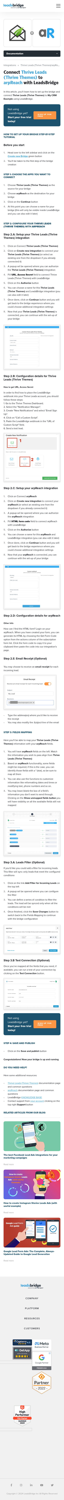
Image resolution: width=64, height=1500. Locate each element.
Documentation (14, 53)
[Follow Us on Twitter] (52, 1485)
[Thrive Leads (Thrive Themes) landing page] (17, 33)
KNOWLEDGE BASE (31, 1097)
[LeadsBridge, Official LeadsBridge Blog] (15, 5)
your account (37, 1101)
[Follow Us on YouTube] (41, 1485)
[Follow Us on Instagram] (21, 1485)
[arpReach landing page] (46, 33)
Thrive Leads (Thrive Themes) (23, 1083)
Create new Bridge (18, 156)
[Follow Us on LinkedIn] (31, 1485)
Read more (9, 1164)
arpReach (13, 1090)
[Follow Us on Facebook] (11, 1485)
